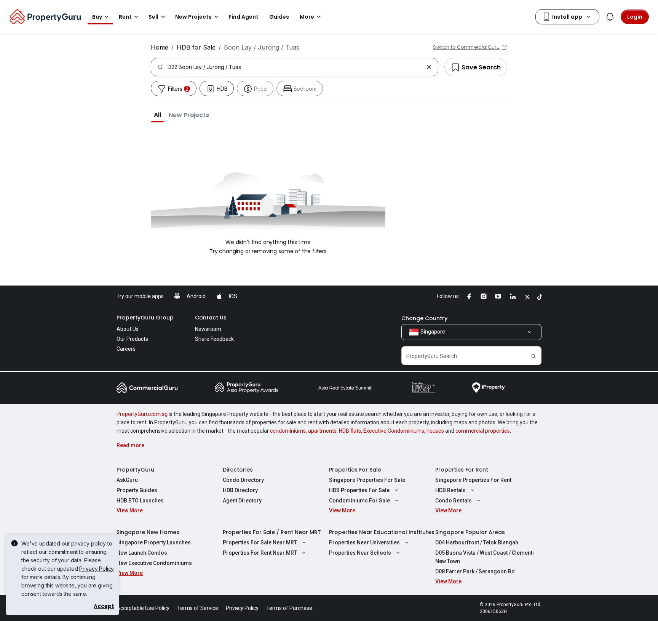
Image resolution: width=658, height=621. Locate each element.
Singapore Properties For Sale (367, 480)
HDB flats (350, 431)
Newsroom (208, 329)
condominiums (288, 431)
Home (159, 47)
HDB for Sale (196, 47)
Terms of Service (197, 608)
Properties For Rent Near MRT (260, 553)
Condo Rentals (453, 500)
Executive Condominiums (393, 431)
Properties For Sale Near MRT (260, 542)
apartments (322, 431)
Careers (126, 349)
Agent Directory (242, 500)
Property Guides (137, 490)
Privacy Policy (96, 568)
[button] (157, 114)
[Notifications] (610, 16)
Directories (238, 469)
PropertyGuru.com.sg (142, 414)
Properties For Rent (461, 469)
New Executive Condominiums (154, 563)
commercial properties (482, 431)
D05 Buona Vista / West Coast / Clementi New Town (484, 557)
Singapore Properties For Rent (473, 480)
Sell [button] (153, 17)
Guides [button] (279, 17)
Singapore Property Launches (154, 542)
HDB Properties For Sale (359, 490)
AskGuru (127, 480)
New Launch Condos (142, 553)
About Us (128, 329)
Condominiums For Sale (359, 500)
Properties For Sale (355, 469)
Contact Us (211, 317)
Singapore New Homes (148, 532)
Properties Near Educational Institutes (381, 532)
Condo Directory (243, 480)
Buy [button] (97, 17)
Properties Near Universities (364, 542)
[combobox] (295, 67)
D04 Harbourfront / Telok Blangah (476, 542)
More (307, 17)
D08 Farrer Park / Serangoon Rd (475, 571)
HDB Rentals (450, 490)
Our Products (132, 339)
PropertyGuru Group (145, 317)
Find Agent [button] (243, 17)
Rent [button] (125, 17)
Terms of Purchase (289, 608)
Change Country (424, 318)
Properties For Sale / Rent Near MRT (272, 532)
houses (435, 431)
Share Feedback (214, 339)
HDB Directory (240, 490)
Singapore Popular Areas (470, 532)
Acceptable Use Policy (143, 608)
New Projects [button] (193, 17)
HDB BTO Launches (140, 500)
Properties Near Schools (360, 553)
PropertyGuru (135, 469)
